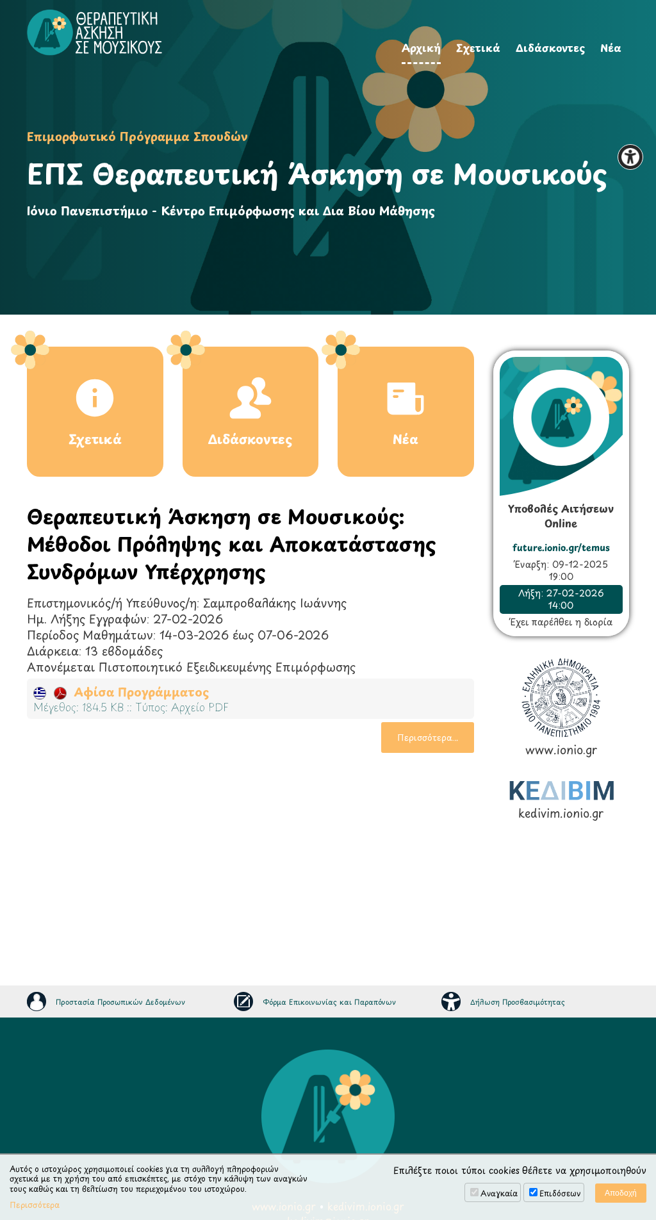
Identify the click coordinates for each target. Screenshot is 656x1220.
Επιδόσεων (560, 1193)
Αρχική (421, 47)
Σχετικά (478, 47)
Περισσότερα (35, 1205)
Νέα (610, 47)
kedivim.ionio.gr (560, 812)
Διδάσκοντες (550, 47)
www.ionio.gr (561, 749)
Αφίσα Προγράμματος (138, 691)
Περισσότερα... (427, 737)
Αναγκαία (499, 1193)
